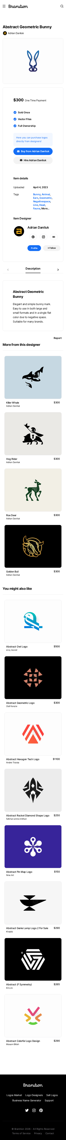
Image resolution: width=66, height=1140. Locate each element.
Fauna (36, 208)
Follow (52, 248)
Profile (34, 248)
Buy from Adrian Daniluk (34, 151)
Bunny (37, 194)
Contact (49, 1133)
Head (42, 204)
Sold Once (24, 112)
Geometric (45, 197)
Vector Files (25, 119)
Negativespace (41, 201)
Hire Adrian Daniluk (34, 160)
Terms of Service (21, 1133)
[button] (58, 269)
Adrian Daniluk (16, 33)
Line (35, 204)
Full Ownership (27, 125)
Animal (46, 194)
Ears (35, 197)
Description (33, 268)
